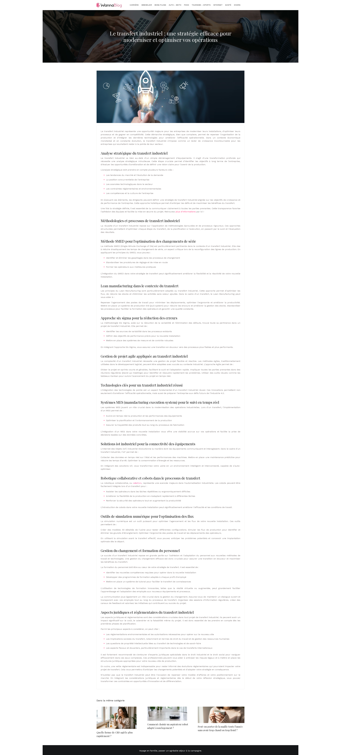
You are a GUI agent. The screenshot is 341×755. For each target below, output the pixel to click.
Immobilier (146, 5)
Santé (228, 5)
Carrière (134, 5)
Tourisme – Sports (201, 5)
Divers (237, 5)
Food (186, 5)
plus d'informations (186, 211)
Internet (217, 5)
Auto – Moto (175, 5)
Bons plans (160, 5)
